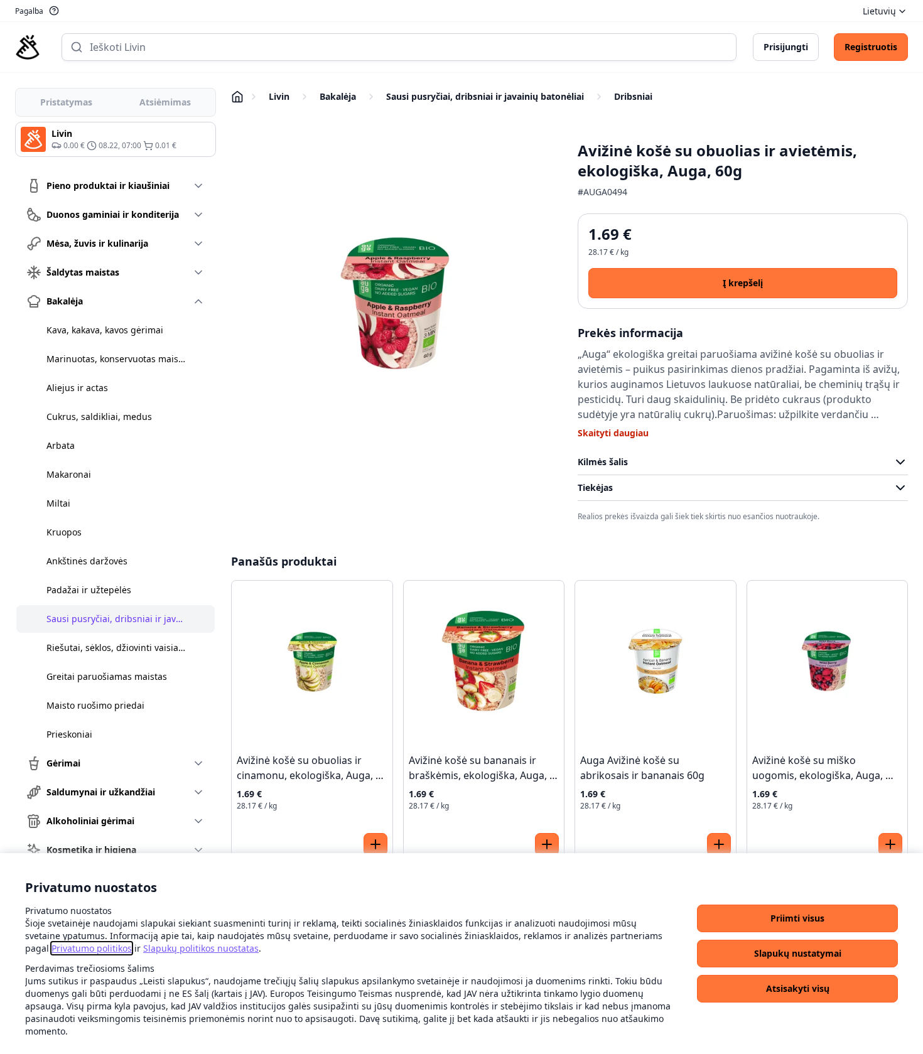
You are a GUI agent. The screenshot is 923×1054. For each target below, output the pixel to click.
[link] (91, 948)
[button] (797, 918)
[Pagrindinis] (27, 47)
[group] (115, 139)
